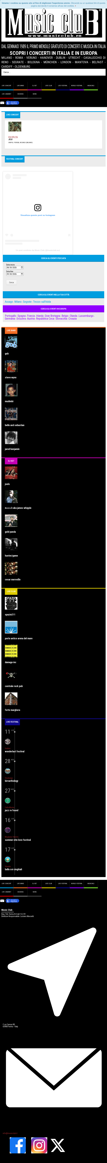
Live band (20, 86)
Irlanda (39, 315)
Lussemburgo (86, 315)
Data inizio (10, 265)
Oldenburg (22, 66)
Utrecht (74, 57)
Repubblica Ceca (45, 318)
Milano (6, 57)
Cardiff (6, 66)
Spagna (22, 315)
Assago (9, 301)
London (65, 62)
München (50, 62)
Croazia (73, 318)
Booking (21, 94)
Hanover (46, 57)
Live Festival (62, 86)
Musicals (90, 86)
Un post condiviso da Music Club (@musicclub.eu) (38, 250)
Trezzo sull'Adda (42, 301)
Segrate (18, 62)
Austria (31, 318)
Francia (31, 315)
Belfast (97, 62)
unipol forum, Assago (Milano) (20, 142)
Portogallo (10, 315)
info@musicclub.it (10, 1133)
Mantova (81, 62)
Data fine (9, 272)
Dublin (60, 57)
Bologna (33, 62)
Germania (10, 318)
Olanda (73, 315)
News (35, 94)
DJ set (34, 86)
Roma (19, 57)
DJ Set (11, 461)
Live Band (11, 330)
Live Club (48, 86)
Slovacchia (61, 318)
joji (10, 139)
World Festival (76, 86)
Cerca (11, 282)
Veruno (31, 57)
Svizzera (21, 318)
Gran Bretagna (52, 315)
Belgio (65, 315)
